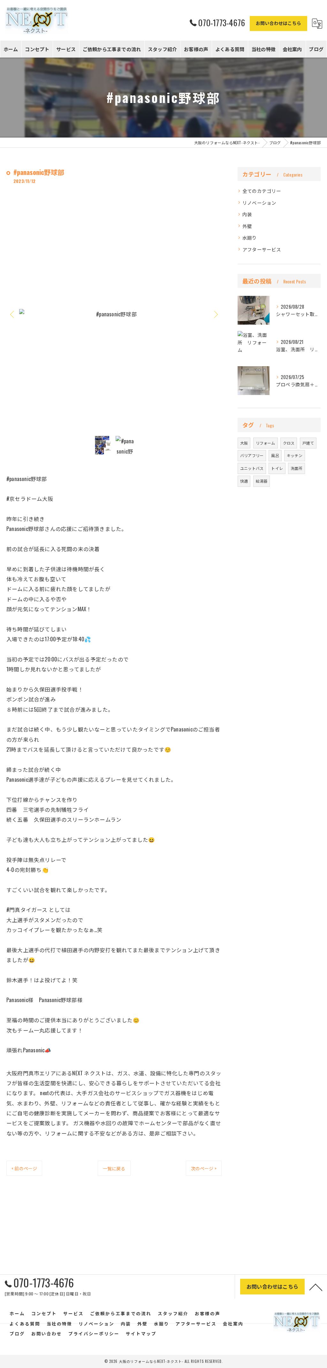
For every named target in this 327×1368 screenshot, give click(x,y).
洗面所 (296, 468)
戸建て (308, 443)
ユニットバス (251, 468)
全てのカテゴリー (261, 190)
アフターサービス (261, 249)
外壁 (247, 226)
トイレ (277, 468)
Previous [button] (12, 314)
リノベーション (259, 202)
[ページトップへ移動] (315, 1286)
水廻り (249, 237)
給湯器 (262, 481)
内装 (247, 214)
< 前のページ (24, 1168)
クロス (289, 443)
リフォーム (265, 443)
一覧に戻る (114, 1168)
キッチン (294, 455)
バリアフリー (251, 455)
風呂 (275, 455)
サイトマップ (141, 1333)
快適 (244, 481)
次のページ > (204, 1168)
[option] (114, 314)
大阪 (244, 443)
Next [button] (215, 314)
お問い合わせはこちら (278, 23)
